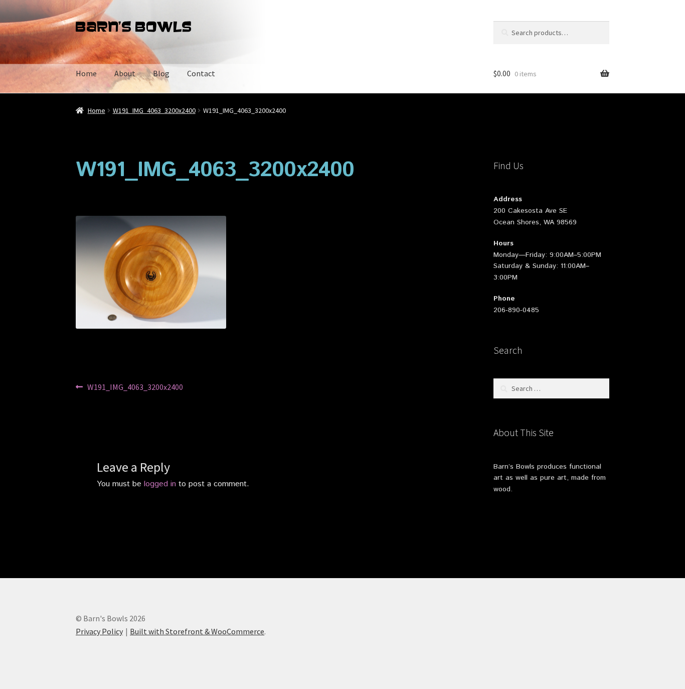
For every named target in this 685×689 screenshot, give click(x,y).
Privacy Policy (99, 631)
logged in (160, 484)
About (124, 73)
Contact (201, 73)
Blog (161, 73)
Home (86, 73)
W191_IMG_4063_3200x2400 (154, 110)
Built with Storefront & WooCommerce (197, 631)
